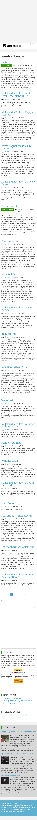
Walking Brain (9, 460)
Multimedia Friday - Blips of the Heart (17, 484)
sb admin (18, 65)
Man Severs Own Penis (14, 367)
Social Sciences (6, 65)
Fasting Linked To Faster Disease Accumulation (18, 702)
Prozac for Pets (9, 206)
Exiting (5, 62)
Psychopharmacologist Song (17, 547)
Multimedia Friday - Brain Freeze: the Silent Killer (16, 94)
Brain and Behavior (8, 209)
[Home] (12, 46)
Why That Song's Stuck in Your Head (16, 147)
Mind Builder (8, 274)
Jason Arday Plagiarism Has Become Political (17, 715)
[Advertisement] (18, 21)
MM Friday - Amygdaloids (16, 515)
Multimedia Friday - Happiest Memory (18, 113)
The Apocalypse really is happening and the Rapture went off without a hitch (18, 732)
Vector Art (7, 400)
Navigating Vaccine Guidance (12, 698)
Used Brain (7, 503)
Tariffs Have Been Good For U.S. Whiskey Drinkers (18, 700)
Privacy (31, 804)
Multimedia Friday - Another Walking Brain (18, 425)
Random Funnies (11, 442)
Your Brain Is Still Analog (10, 704)
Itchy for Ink (8, 333)
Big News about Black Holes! (10, 775)
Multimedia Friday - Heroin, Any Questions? (17, 576)
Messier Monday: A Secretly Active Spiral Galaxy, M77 (17, 754)
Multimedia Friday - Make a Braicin (17, 309)
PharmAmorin (9, 241)
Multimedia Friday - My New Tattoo (18, 183)
